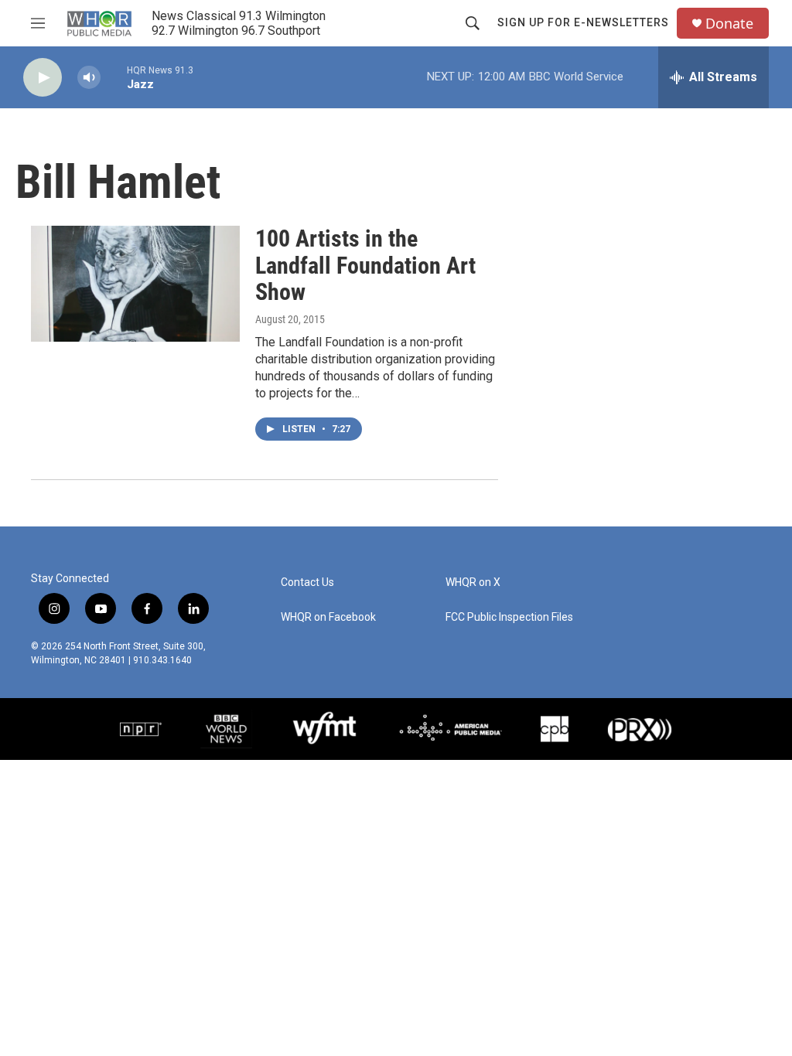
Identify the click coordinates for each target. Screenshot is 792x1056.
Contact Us (307, 582)
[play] (42, 78)
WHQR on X (473, 582)
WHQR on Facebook (328, 617)
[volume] (89, 77)
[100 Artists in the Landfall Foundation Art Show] (135, 284)
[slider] (113, 77)
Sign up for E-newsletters (583, 22)
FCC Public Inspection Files (509, 617)
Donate (729, 23)
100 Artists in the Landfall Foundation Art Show (365, 265)
